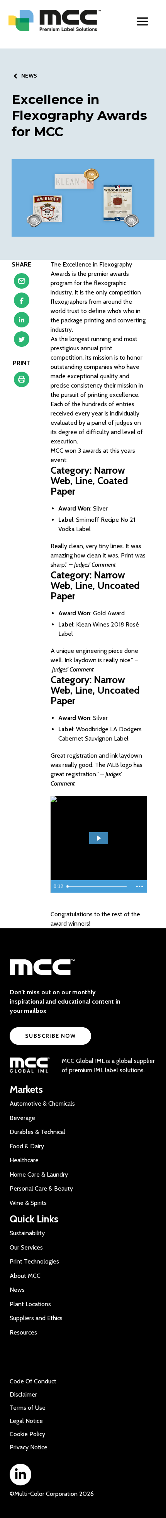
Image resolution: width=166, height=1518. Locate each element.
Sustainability (27, 1233)
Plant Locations (30, 1304)
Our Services (26, 1247)
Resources (23, 1332)
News (17, 1289)
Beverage (22, 1118)
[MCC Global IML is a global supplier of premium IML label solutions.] (30, 1065)
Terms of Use (28, 1407)
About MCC (25, 1275)
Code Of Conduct (33, 1381)
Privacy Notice (28, 1447)
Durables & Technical (37, 1131)
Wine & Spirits (28, 1202)
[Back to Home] (57, 20)
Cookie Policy (27, 1434)
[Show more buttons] (139, 886)
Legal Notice (26, 1421)
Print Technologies (34, 1261)
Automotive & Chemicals (42, 1103)
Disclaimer (23, 1394)
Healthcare (24, 1160)
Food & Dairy (27, 1146)
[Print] (21, 381)
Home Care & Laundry (39, 1174)
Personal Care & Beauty (41, 1188)
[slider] (98, 886)
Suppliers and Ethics (36, 1318)
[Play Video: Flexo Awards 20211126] (98, 838)
